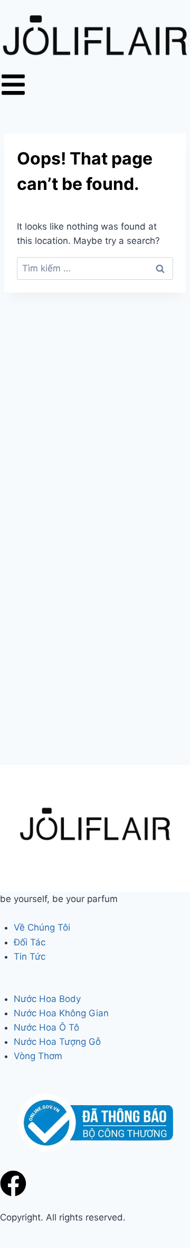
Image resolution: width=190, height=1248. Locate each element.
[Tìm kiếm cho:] (95, 268)
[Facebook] (13, 1183)
